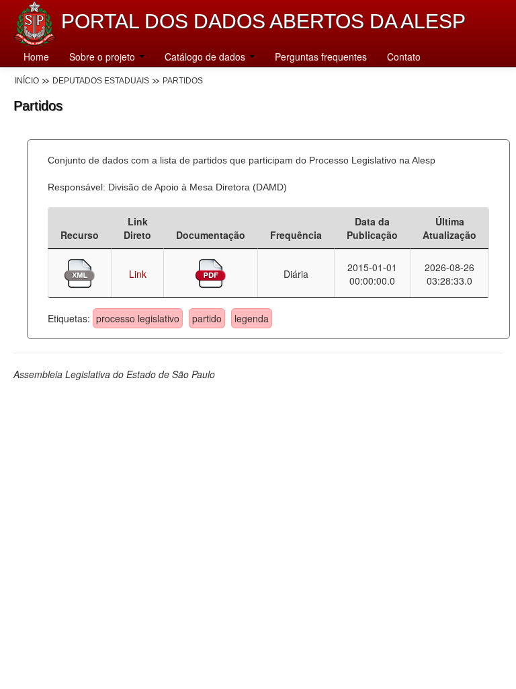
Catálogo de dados (206, 56)
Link (137, 274)
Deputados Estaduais (100, 80)
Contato (404, 56)
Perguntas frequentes (321, 56)
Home (36, 56)
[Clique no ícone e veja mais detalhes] (79, 272)
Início (27, 80)
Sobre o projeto (103, 56)
